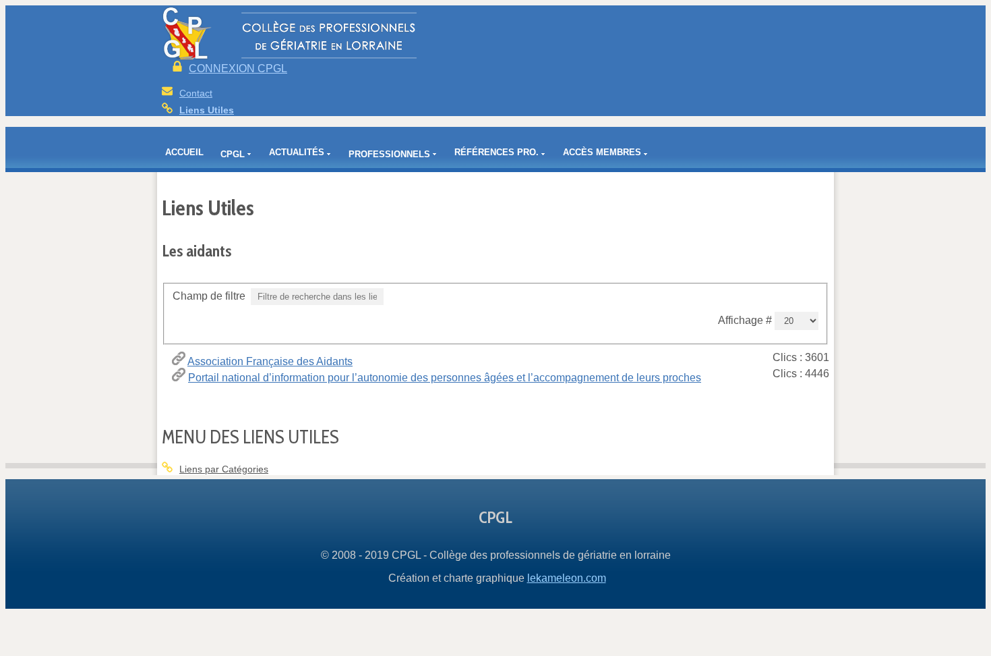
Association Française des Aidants (270, 361)
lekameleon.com (566, 578)
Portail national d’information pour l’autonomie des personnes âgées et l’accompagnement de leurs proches (444, 377)
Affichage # (746, 320)
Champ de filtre (210, 296)
